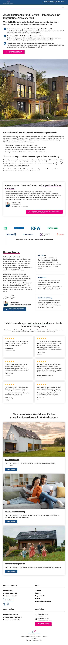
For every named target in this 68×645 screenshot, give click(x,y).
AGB (41, 640)
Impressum (28, 640)
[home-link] (8, 2)
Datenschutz (35, 640)
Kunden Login (8, 600)
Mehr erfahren (11, 469)
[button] (63, 7)
